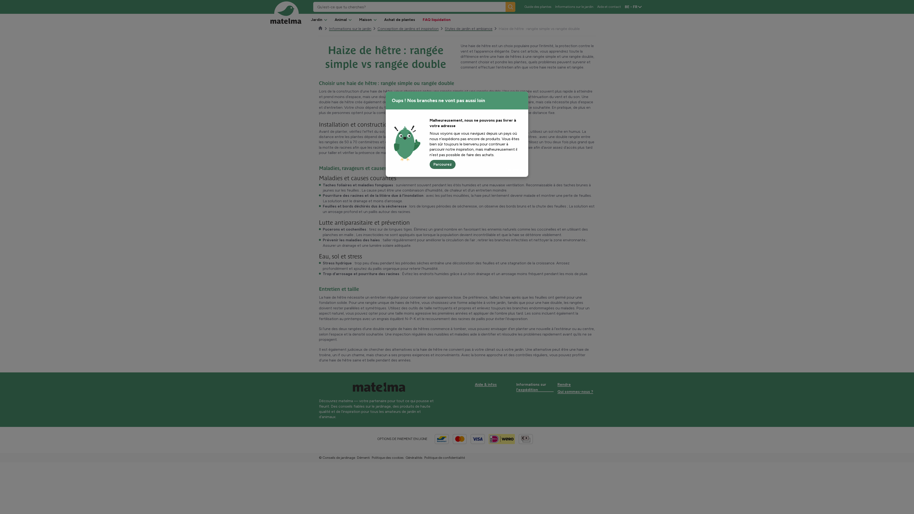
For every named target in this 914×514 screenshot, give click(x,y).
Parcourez (442, 164)
